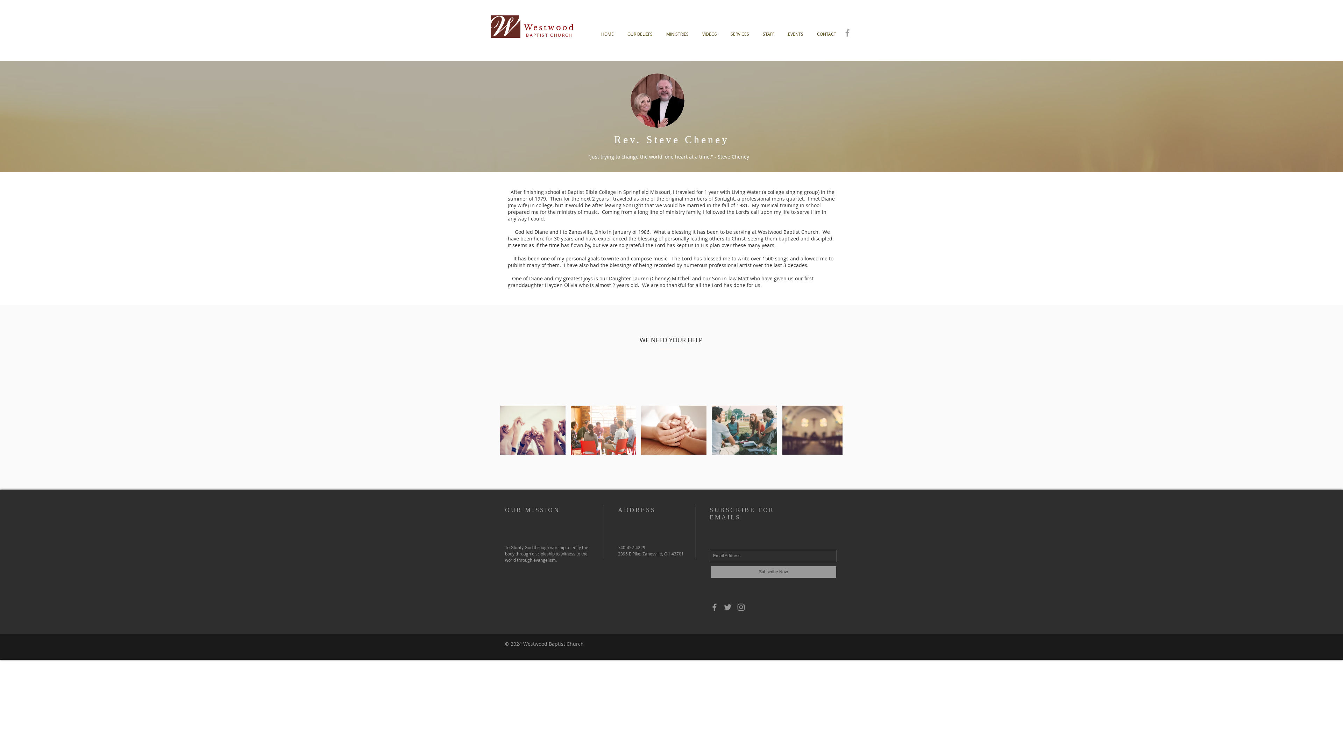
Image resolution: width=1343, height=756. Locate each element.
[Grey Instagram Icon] (741, 607)
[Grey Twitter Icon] (728, 607)
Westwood (549, 27)
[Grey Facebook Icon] (847, 33)
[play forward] (834, 430)
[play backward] (509, 430)
